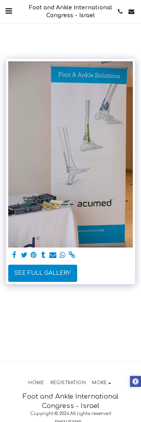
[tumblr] (43, 255)
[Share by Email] (52, 255)
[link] (72, 255)
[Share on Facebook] (14, 255)
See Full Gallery (42, 273)
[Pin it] (33, 255)
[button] (8, 11)
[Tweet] (24, 255)
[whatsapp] (62, 255)
